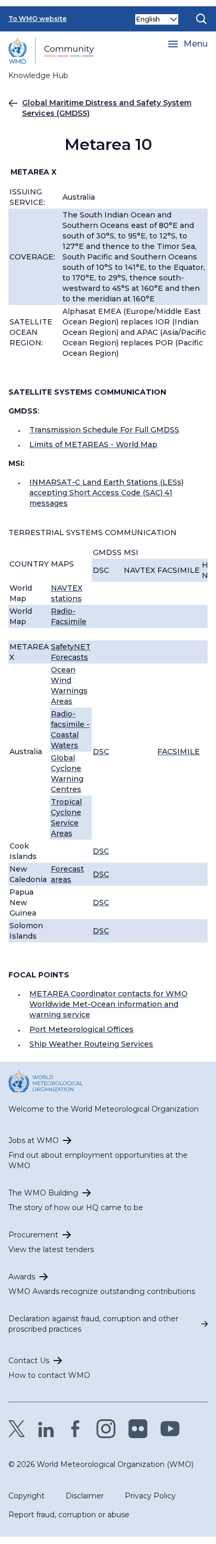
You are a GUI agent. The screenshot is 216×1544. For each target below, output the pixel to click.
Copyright (26, 1495)
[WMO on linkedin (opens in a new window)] (46, 1428)
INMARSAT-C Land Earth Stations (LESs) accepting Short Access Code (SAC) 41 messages (106, 492)
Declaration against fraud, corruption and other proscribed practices (93, 1324)
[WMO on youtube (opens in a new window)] (170, 1429)
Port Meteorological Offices (81, 1029)
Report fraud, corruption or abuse (68, 1514)
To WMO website (37, 19)
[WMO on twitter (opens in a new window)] (16, 1428)
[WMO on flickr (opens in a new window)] (138, 1428)
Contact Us (28, 1360)
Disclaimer (85, 1495)
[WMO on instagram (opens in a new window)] (106, 1428)
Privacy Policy (150, 1495)
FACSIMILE (178, 751)
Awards (21, 1276)
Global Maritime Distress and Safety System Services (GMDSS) (106, 108)
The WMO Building (43, 1193)
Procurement (33, 1234)
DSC (101, 751)
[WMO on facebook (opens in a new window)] (75, 1428)
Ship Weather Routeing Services (91, 1044)
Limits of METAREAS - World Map (93, 444)
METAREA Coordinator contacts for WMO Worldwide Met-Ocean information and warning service (108, 1004)
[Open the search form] (201, 19)
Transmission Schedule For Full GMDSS (104, 429)
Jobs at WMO (33, 1140)
